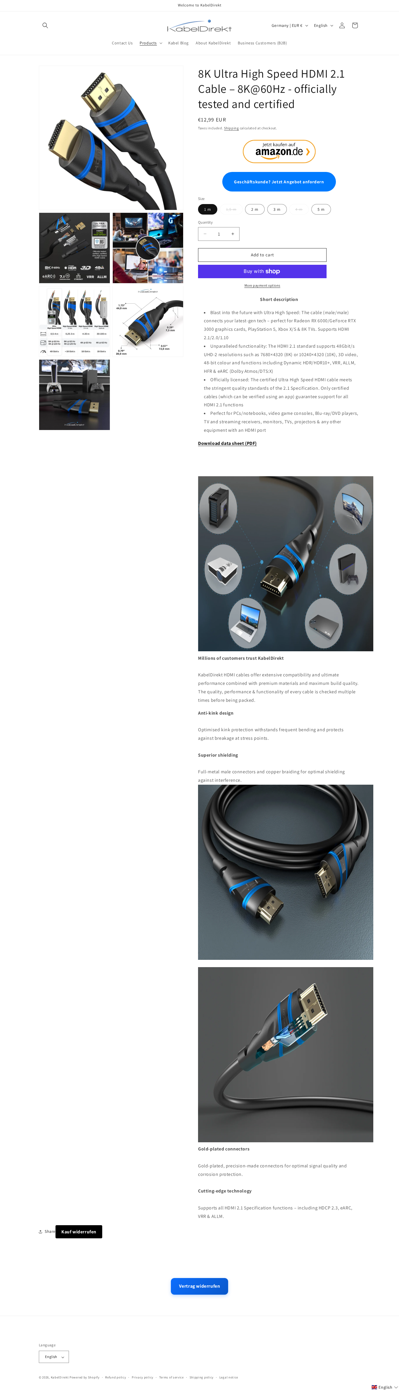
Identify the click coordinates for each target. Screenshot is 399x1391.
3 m (277, 209)
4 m (299, 209)
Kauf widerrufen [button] (78, 1232)
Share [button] (50, 1231)
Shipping (231, 128)
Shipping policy (202, 1377)
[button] (45, 25)
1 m (207, 209)
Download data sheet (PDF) (227, 443)
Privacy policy (142, 1377)
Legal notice (228, 1377)
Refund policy (115, 1377)
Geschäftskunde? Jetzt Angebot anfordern (279, 181)
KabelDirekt (60, 1378)
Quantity (205, 222)
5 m (321, 209)
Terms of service (171, 1377)
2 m (255, 209)
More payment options (262, 285)
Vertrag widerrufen (199, 1286)
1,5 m (231, 209)
